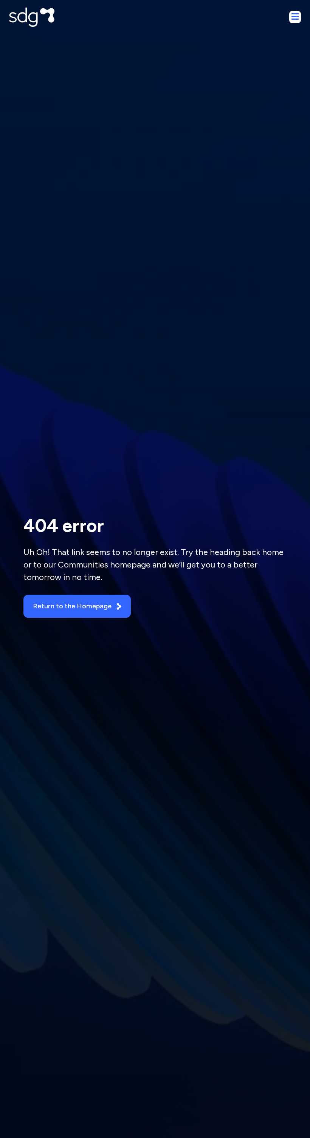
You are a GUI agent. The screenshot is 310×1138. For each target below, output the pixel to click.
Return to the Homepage (72, 606)
